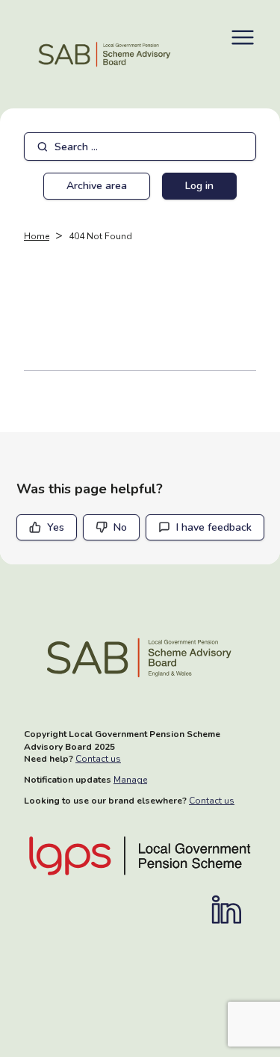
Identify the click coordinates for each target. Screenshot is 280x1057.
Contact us (98, 759)
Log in (199, 186)
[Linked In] (233, 910)
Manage (130, 780)
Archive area (96, 186)
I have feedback (214, 527)
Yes (55, 527)
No (120, 527)
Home (36, 236)
